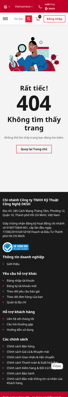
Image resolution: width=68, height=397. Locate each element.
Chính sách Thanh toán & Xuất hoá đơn (32, 362)
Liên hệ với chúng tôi (20, 319)
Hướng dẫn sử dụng (20, 330)
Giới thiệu (13, 264)
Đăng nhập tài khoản (21, 280)
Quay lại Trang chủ (34, 149)
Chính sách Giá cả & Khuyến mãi (28, 352)
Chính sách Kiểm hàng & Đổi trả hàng (31, 368)
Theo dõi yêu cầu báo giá (23, 291)
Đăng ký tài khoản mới (21, 286)
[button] (7, 6)
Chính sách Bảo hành (21, 373)
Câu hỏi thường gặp (20, 324)
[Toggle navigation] (6, 18)
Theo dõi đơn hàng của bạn (25, 297)
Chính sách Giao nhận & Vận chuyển (30, 357)
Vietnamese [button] (23, 6)
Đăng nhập (54, 19)
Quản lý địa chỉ (16, 302)
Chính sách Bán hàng (21, 346)
